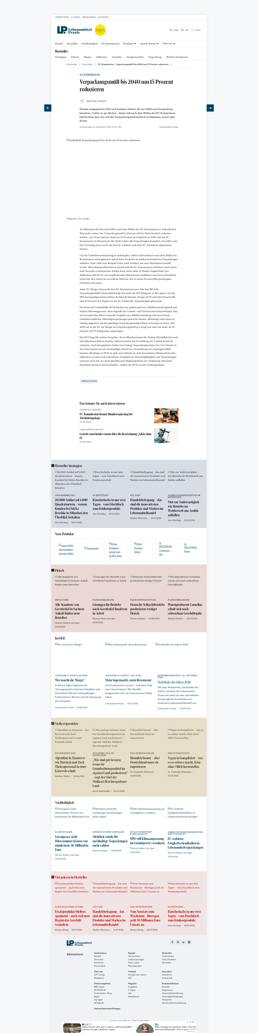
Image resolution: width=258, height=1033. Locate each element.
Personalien (99, 966)
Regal (96, 996)
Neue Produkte (169, 959)
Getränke (117, 57)
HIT (130, 978)
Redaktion (99, 978)
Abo (130, 993)
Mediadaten (89, 17)
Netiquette (167, 1000)
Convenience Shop (103, 993)
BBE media (99, 987)
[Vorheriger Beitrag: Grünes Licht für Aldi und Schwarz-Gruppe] (47, 108)
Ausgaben (132, 987)
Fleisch (75, 57)
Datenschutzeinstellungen (107, 1008)
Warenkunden (135, 966)
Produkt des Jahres (137, 975)
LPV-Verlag (99, 975)
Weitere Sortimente (177, 57)
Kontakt (103, 17)
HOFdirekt (99, 1003)
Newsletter (62, 17)
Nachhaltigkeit (89, 43)
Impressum (167, 990)
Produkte (128, 43)
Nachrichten (134, 956)
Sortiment (99, 963)
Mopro (88, 57)
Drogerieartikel (135, 57)
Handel (59, 43)
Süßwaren (101, 57)
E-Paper (75, 17)
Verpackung (155, 57)
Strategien (60, 57)
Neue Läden (133, 963)
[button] (93, 101)
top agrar (98, 1000)
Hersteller (72, 43)
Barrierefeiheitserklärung (174, 1003)
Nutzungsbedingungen (172, 996)
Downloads (167, 978)
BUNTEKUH (100, 990)
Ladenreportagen (136, 959)
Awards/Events (148, 43)
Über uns (168, 43)
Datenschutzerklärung (172, 993)
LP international (110, 43)
